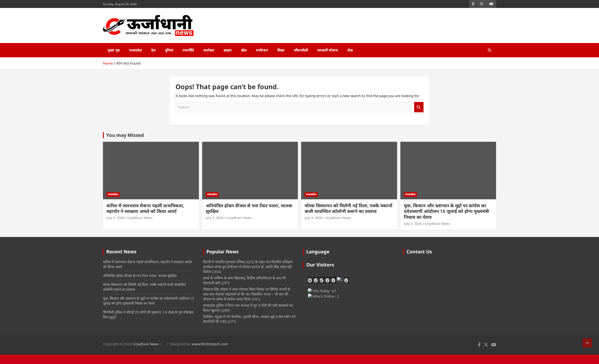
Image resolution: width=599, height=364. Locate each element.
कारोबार (208, 50)
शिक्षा (281, 50)
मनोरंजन (262, 50)
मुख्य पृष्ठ (114, 50)
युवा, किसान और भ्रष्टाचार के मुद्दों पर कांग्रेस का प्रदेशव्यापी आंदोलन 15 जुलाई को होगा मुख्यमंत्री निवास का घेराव (446, 211)
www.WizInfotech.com (210, 344)
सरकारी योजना (327, 50)
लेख (350, 50)
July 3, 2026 (115, 217)
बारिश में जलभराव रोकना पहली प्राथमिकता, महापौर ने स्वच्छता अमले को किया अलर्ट (145, 209)
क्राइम (228, 50)
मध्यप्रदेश (135, 50)
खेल (244, 50)
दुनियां (169, 50)
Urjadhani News (140, 217)
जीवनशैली (301, 50)
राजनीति (188, 50)
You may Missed (125, 135)
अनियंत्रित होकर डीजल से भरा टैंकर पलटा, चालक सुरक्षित (249, 209)
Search (419, 107)
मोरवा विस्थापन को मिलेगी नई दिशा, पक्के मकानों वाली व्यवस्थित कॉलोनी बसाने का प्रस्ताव (348, 209)
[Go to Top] (587, 343)
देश (153, 50)
